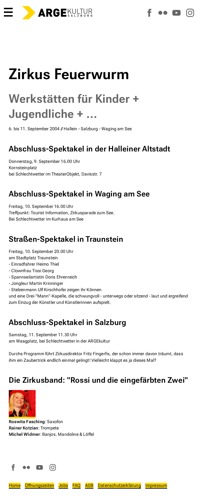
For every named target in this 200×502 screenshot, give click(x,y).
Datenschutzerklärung (119, 485)
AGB (89, 485)
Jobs (63, 485)
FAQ (76, 485)
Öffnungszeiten (39, 485)
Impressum (156, 485)
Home (14, 485)
